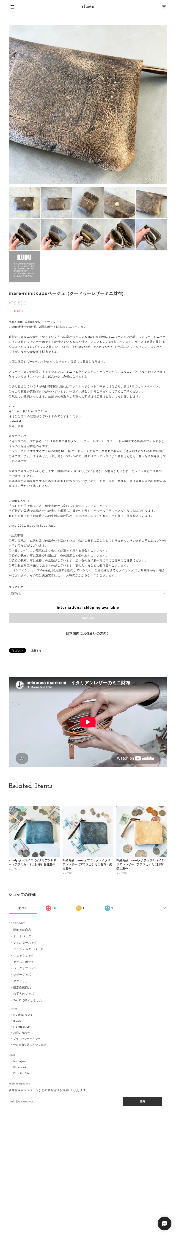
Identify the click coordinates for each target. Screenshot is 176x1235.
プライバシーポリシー (27, 1038)
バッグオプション (25, 968)
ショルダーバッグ (25, 942)
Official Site (21, 1073)
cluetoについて (23, 1014)
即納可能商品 (22, 929)
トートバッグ (22, 936)
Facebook (20, 1067)
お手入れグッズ (23, 993)
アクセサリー (22, 981)
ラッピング (16, 587)
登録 (142, 1101)
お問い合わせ (21, 1032)
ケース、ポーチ (23, 961)
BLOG (17, 1020)
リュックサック (23, 955)
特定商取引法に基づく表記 (29, 1044)
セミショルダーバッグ (28, 949)
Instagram (20, 1061)
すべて (23, 908)
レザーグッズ (22, 974)
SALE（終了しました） (29, 1000)
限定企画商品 (22, 987)
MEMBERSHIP (23, 1026)
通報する (36, 650)
